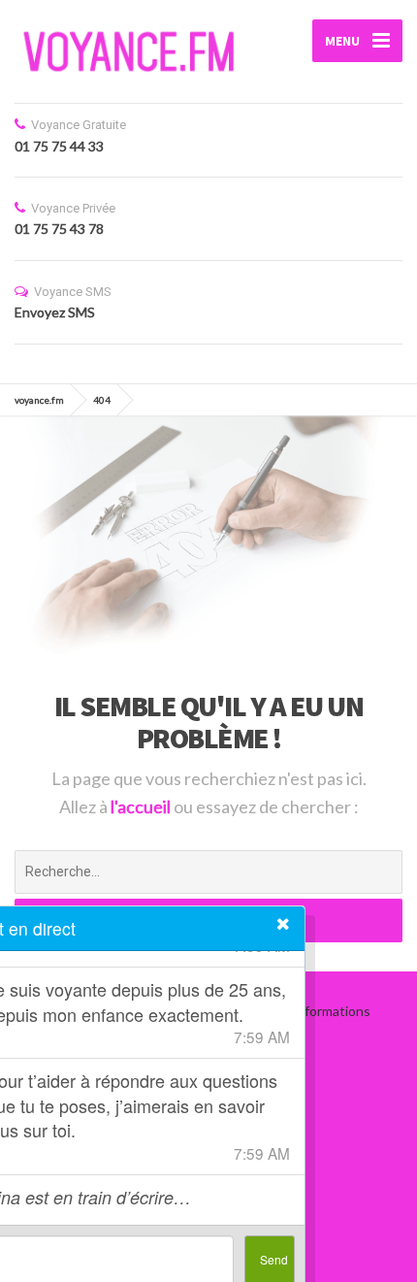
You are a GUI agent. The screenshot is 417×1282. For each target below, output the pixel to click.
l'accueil (142, 806)
